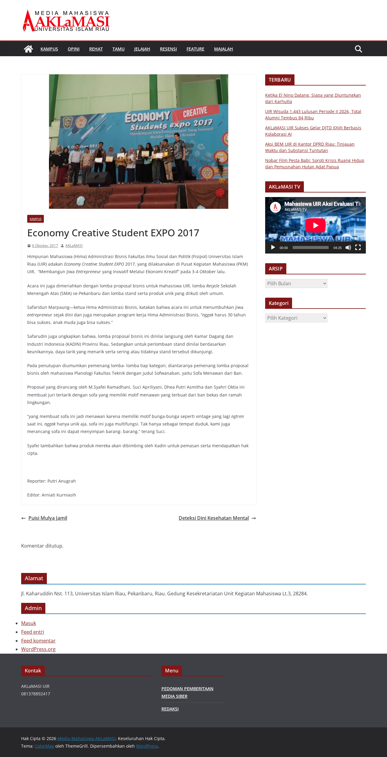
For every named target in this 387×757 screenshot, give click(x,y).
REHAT (96, 49)
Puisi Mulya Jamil (47, 518)
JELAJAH (142, 49)
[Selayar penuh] (358, 247)
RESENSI (168, 49)
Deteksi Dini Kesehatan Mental (214, 518)
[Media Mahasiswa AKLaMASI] (28, 49)
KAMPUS (49, 49)
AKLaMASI (74, 245)
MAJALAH (223, 49)
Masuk (28, 623)
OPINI (74, 49)
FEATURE (195, 49)
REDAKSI (170, 709)
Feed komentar (38, 640)
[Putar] (273, 247)
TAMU (118, 49)
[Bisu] (348, 247)
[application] (315, 225)
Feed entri (32, 632)
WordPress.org (38, 649)
